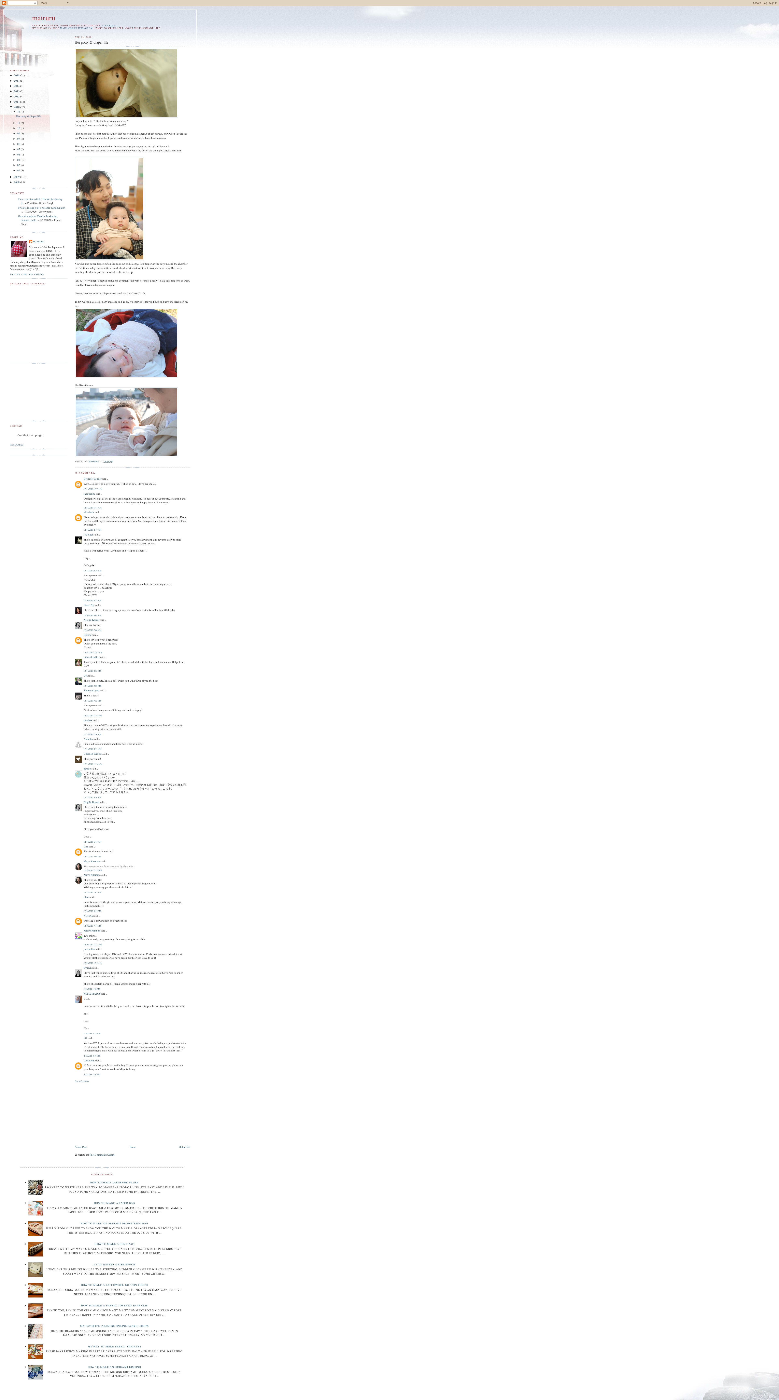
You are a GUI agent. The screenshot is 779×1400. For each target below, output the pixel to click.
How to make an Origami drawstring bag (114, 1223)
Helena (87, 635)
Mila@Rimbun (92, 930)
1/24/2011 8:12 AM (92, 1033)
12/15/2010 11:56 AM (93, 764)
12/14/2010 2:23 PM (92, 670)
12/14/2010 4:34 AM (92, 570)
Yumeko (88, 739)
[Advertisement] (109, 1113)
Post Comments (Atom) (102, 1154)
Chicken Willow (93, 754)
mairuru (43, 17)
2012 (17, 96)
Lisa (86, 846)
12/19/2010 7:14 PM (92, 925)
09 (19, 133)
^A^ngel (88, 534)
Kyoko (87, 768)
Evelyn (88, 967)
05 (19, 149)
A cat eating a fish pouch (115, 1264)
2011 (17, 102)
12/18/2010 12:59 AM (93, 870)
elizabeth (89, 512)
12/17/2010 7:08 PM (92, 856)
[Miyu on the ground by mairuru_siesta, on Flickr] (126, 377)
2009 (17, 177)
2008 (17, 182)
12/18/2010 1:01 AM (92, 892)
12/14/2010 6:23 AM (92, 600)
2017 (17, 80)
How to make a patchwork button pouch (114, 1285)
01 (19, 170)
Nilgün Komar (91, 620)
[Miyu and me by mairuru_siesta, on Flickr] (109, 259)
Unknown (89, 1060)
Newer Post (81, 1147)
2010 (17, 107)
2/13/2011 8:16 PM (92, 1055)
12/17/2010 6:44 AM (92, 841)
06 (19, 144)
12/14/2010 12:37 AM (93, 489)
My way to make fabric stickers (114, 1346)
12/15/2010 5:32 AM (92, 749)
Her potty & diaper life (28, 116)
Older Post (184, 1147)
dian (86, 897)
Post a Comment (82, 1081)
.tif (85, 1038)
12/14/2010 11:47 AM (93, 652)
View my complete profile (27, 274)
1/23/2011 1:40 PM (92, 989)
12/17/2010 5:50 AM (92, 797)
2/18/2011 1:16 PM (92, 1074)
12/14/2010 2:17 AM (92, 529)
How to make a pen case (114, 1244)
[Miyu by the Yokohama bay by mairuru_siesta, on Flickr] (126, 456)
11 (19, 123)
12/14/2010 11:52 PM (93, 715)
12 (19, 111)
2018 (17, 75)
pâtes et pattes (91, 657)
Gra (86, 675)
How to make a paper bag (114, 1203)
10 (19, 128)
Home (133, 1147)
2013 (17, 91)
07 (19, 138)
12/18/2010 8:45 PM (92, 911)
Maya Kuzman (92, 861)
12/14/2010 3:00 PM (92, 685)
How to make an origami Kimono (114, 1367)
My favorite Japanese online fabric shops (114, 1326)
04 (19, 154)
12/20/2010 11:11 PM (93, 944)
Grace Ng (89, 605)
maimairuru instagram (76, 28)
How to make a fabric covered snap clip (114, 1305)
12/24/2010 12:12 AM (93, 963)
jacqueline (89, 493)
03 (19, 160)
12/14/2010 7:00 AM (92, 630)
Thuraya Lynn (91, 690)
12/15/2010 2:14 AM (92, 734)
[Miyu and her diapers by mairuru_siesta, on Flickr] (126, 117)
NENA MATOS (92, 993)
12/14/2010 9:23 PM (92, 700)
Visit (17, 444)
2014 (17, 86)
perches (88, 720)
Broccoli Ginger (92, 478)
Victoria (88, 916)
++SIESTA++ (109, 25)
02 (19, 165)
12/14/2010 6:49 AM (92, 615)
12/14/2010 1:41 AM (92, 507)
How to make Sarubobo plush (114, 1182)
